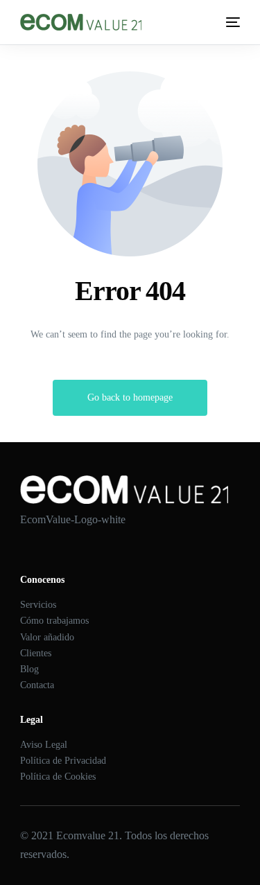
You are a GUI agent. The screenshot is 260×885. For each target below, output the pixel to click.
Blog (29, 669)
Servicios (38, 604)
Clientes (35, 653)
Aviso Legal (43, 744)
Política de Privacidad (63, 760)
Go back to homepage (130, 397)
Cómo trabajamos (54, 620)
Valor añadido (47, 637)
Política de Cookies (58, 776)
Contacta (37, 685)
